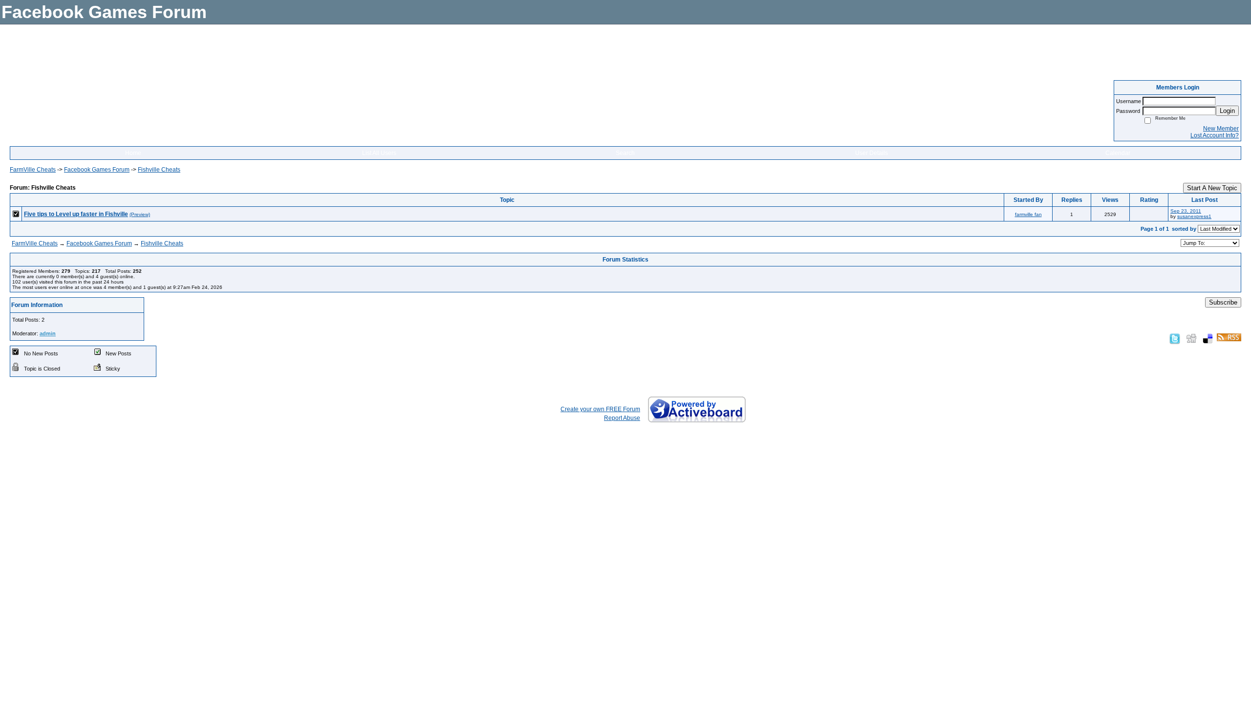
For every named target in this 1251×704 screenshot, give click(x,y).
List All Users (379, 153)
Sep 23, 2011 (1185, 211)
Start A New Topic (1212, 188)
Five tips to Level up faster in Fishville (76, 214)
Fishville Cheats (159, 169)
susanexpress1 (1194, 216)
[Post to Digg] (1191, 338)
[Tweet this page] (1175, 338)
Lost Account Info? (1214, 135)
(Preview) (139, 214)
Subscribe (1223, 302)
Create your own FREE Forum (600, 409)
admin (48, 333)
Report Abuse (622, 418)
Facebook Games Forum (96, 169)
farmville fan (1028, 214)
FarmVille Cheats (33, 169)
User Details (871, 153)
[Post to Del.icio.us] (1207, 338)
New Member (1221, 128)
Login (1227, 110)
